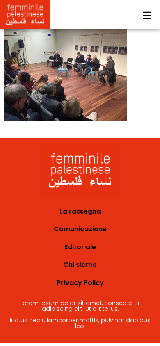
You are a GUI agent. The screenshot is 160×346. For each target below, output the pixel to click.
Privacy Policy (80, 282)
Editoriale (80, 247)
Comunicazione (80, 229)
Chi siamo (80, 264)
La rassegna (80, 211)
